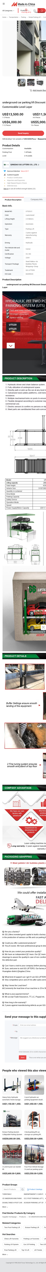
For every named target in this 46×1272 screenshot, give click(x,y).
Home (4, 17)
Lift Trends (38, 1250)
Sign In (6, 189)
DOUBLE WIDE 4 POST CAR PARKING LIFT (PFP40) (13, 1202)
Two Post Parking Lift (12, 1227)
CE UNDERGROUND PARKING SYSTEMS (16, 1198)
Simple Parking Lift (35, 17)
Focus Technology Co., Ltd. (30, 1263)
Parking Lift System (11, 1244)
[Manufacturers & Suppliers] (23, 4)
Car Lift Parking (29, 1244)
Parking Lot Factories (31, 1239)
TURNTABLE (6, 1194)
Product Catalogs (35, 1189)
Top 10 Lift (25, 1250)
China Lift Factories (11, 1239)
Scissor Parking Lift (32, 1227)
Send (22, 1057)
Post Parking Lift (10, 1250)
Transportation (13, 17)
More (4, 1254)
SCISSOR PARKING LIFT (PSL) (34, 1202)
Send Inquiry (23, 133)
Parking (23, 17)
